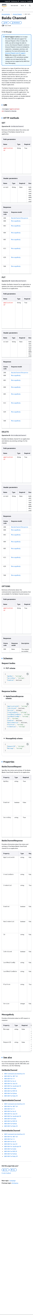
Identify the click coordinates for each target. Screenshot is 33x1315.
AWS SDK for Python (10, 1093)
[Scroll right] (25, 5)
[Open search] (29, 5)
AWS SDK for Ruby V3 (11, 1096)
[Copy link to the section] (2, 105)
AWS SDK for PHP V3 (10, 1091)
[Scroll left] (10, 5)
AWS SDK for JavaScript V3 (12, 1086)
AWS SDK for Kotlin (10, 1088)
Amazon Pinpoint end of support (15, 53)
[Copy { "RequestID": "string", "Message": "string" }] (28, 744)
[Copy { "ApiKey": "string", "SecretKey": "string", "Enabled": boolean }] (28, 674)
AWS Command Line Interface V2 (14, 1074)
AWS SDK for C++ (9, 1078)
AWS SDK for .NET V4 (10, 1076)
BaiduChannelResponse (19, 218)
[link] (28, 14)
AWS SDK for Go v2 (10, 1081)
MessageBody (16, 221)
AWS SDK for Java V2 (10, 1083)
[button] (7, 32)
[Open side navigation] (2, 10)
